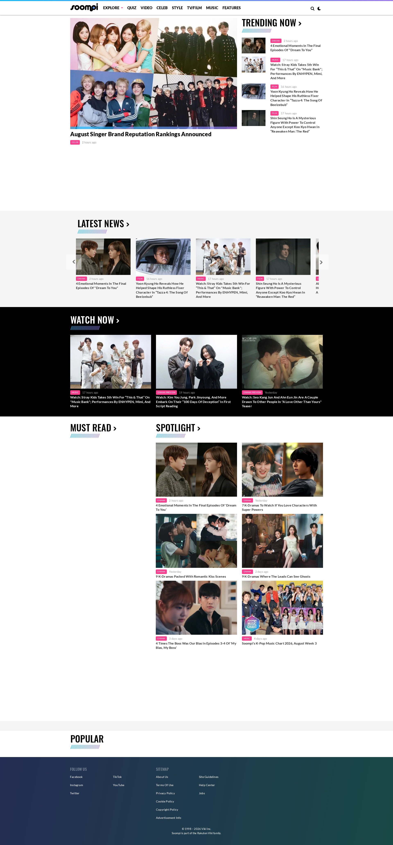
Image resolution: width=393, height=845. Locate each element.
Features (231, 8)
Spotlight (175, 427)
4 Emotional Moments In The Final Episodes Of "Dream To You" (295, 48)
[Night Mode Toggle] (319, 9)
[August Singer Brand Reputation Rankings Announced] (153, 73)
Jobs (202, 793)
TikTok (117, 777)
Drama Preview (166, 392)
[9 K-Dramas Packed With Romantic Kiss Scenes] (196, 541)
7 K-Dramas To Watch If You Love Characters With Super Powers (279, 507)
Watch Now (92, 319)
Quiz (132, 8)
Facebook (76, 777)
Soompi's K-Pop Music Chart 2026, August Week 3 (279, 643)
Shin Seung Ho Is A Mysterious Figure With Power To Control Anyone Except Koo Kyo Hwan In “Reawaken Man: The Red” (295, 124)
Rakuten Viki (205, 833)
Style (177, 8)
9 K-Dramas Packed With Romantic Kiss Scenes (191, 576)
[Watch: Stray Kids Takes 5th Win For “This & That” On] (223, 257)
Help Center (207, 785)
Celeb (162, 8)
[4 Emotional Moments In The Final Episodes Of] (103, 257)
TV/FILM (194, 8)
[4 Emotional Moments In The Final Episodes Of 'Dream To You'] (253, 46)
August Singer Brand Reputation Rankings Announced (140, 134)
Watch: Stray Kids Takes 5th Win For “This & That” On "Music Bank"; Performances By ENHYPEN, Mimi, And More (296, 71)
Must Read (90, 427)
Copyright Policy (167, 809)
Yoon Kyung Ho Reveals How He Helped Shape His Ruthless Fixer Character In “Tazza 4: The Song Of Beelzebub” (296, 98)
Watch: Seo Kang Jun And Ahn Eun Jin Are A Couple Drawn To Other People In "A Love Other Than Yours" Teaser (282, 401)
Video (146, 8)
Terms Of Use (164, 785)
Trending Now (269, 22)
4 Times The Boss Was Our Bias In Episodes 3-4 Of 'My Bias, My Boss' (196, 645)
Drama (276, 40)
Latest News (101, 223)
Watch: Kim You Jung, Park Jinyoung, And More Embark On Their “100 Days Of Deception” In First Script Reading (193, 401)
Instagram (76, 785)
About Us (162, 777)
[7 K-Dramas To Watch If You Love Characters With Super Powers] (282, 470)
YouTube (118, 785)
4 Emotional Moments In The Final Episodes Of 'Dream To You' (196, 507)
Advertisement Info (168, 817)
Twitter (74, 793)
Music (212, 8)
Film (274, 86)
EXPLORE (111, 8)
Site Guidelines (208, 777)
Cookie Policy (165, 801)
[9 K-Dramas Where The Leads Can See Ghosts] (282, 541)
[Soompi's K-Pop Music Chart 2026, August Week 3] (282, 608)
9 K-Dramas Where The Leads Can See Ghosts (276, 576)
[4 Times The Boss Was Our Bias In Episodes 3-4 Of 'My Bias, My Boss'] (196, 608)
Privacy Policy (165, 793)
